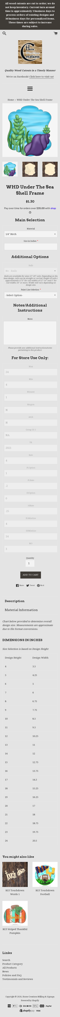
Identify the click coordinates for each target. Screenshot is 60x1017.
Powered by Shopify (30, 1000)
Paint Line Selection (30, 290)
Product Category (12, 964)
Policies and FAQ (12, 975)
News (5, 971)
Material (31, 229)
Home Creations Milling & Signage (38, 997)
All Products (9, 967)
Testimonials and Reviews (17, 979)
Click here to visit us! (41, 76)
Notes (30, 319)
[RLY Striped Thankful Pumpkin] (15, 913)
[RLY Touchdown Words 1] (15, 874)
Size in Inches (30, 241)
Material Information (21, 610)
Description (14, 601)
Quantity (30, 558)
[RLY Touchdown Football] (45, 874)
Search (6, 960)
